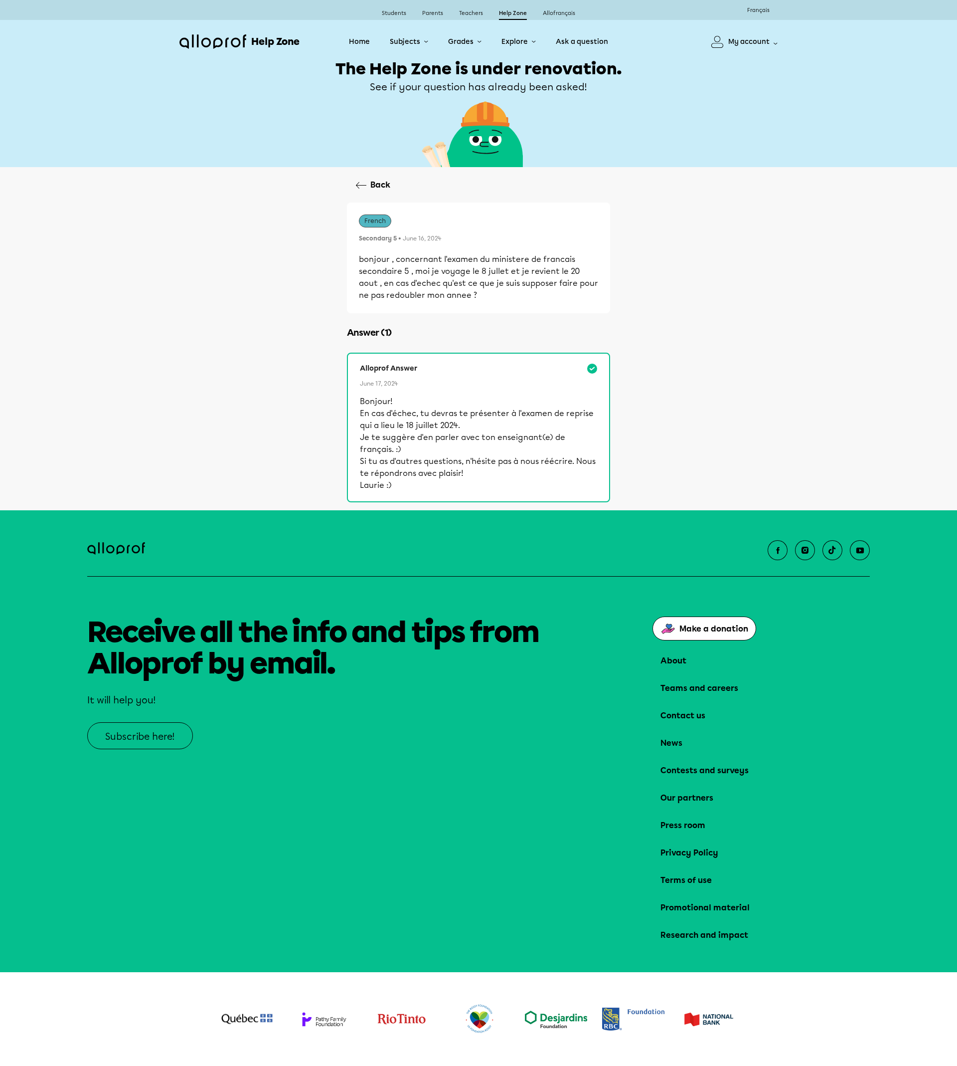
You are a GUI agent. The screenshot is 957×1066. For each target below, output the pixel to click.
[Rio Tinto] (401, 1019)
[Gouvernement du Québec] (247, 1019)
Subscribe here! (140, 736)
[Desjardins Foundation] (556, 1019)
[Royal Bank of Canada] (633, 1019)
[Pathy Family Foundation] (324, 1019)
